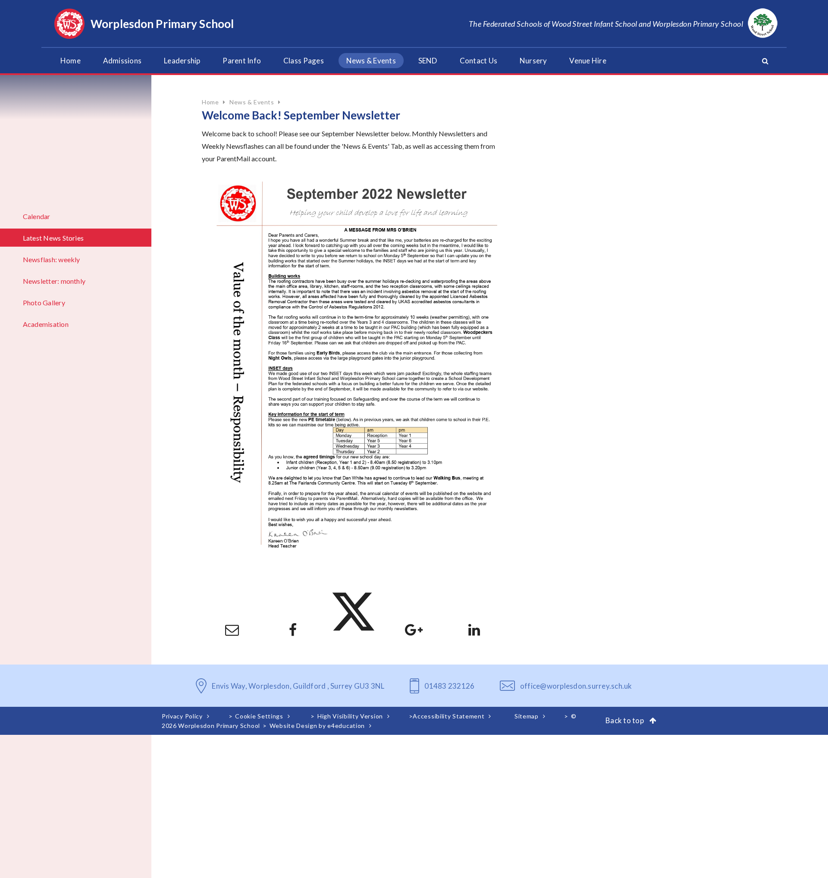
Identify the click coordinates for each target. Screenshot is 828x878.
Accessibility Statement (448, 716)
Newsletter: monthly (54, 281)
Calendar (36, 216)
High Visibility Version (350, 716)
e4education (346, 725)
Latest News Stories (53, 238)
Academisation (46, 324)
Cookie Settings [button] (259, 716)
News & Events (251, 102)
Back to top (625, 720)
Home (210, 102)
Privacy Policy (182, 716)
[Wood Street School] (762, 23)
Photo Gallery (44, 302)
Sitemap (526, 716)
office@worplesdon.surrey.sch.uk (576, 685)
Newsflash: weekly (51, 259)
